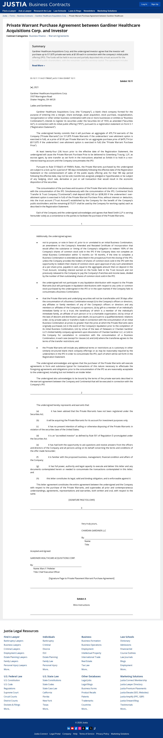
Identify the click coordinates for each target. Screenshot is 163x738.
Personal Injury (50, 665)
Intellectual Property (91, 653)
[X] (90, 728)
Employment (87, 649)
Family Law (48, 661)
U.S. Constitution (12, 680)
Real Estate (87, 661)
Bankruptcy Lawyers (13, 640)
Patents (85, 696)
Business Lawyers (12, 644)
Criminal (47, 644)
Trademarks (87, 700)
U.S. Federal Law (13, 676)
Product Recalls (89, 692)
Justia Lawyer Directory (131, 684)
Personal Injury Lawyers (15, 665)
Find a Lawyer (9, 11)
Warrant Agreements (59, 36)
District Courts (11, 700)
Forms (12, 16)
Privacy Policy (102, 734)
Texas (45, 704)
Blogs (123, 661)
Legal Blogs (87, 684)
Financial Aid (126, 649)
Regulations (9, 688)
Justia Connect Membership (133, 680)
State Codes (48, 684)
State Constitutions (52, 680)
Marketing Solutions (107, 11)
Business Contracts (25, 16)
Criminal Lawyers (12, 649)
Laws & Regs (75, 11)
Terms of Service (86, 734)
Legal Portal (55, 734)
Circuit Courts (10, 696)
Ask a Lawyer (25, 11)
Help (75, 734)
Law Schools (60, 11)
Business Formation (91, 640)
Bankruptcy (48, 640)
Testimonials (126, 704)
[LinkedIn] (68, 728)
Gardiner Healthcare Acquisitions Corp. (51, 16)
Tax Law (85, 665)
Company (66, 734)
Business (86, 636)
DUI (44, 653)
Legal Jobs (86, 680)
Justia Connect (41, 734)
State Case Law (50, 688)
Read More (37, 65)
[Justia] (15, 4)
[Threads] (83, 728)
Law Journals (126, 657)
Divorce (46, 649)
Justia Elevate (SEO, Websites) (134, 692)
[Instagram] (79, 728)
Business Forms (89, 688)
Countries (86, 704)
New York (47, 700)
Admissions (125, 644)
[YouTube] (72, 728)
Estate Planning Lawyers (15, 657)
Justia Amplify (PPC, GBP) (132, 696)
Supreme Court (11, 692)
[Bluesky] (87, 728)
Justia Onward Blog (129, 700)
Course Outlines (128, 653)
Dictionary (125, 640)
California (47, 692)
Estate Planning (50, 657)
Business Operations (91, 644)
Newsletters (89, 11)
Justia (5, 16)
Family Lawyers (11, 661)
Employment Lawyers (14, 653)
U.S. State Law (51, 676)
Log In (144, 4)
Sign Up (154, 4)
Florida (46, 696)
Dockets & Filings (12, 704)
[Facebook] (76, 728)
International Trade (91, 657)
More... (7, 669)
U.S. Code (8, 684)
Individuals (49, 636)
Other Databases (91, 676)
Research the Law (42, 11)
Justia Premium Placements (133, 688)
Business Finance (37, 36)
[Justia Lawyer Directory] (94, 728)
